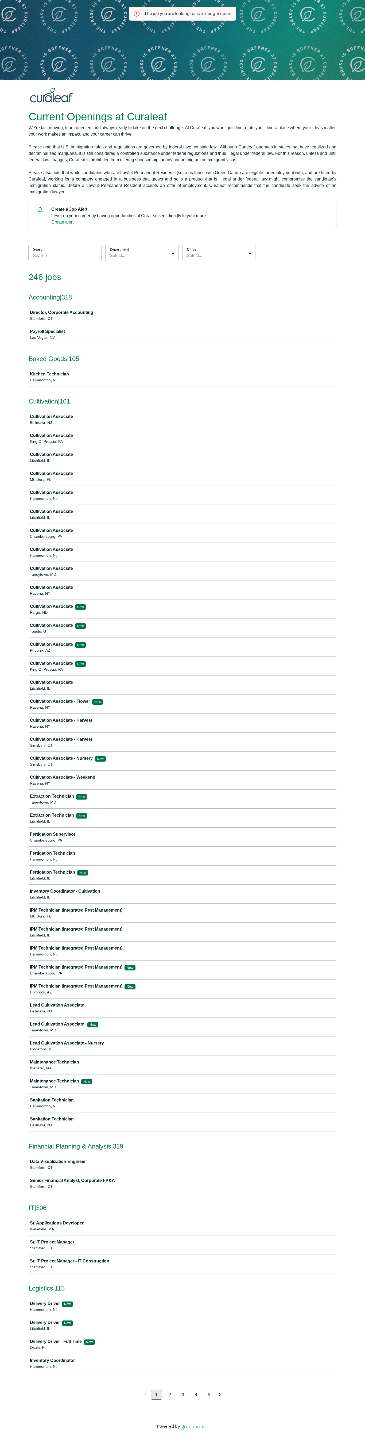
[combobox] (110, 256)
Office (191, 249)
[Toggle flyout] (173, 253)
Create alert (62, 222)
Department (119, 249)
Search (39, 249)
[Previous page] (145, 1395)
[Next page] (220, 1395)
